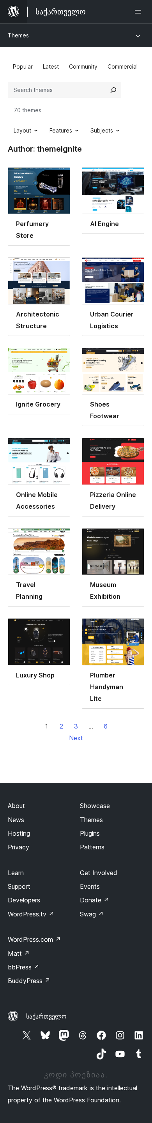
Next (76, 738)
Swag (92, 914)
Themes (18, 35)
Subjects (101, 130)
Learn (16, 873)
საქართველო (46, 1016)
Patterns (92, 847)
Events (90, 886)
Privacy (18, 847)
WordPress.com (34, 939)
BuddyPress (29, 981)
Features (60, 130)
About (16, 806)
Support (19, 886)
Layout (22, 130)
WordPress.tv (31, 914)
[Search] (113, 90)
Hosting (19, 833)
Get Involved (98, 873)
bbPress (23, 967)
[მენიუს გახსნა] (139, 11)
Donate (94, 900)
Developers (24, 900)
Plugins (90, 833)
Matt (19, 953)
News (16, 820)
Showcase (95, 806)
